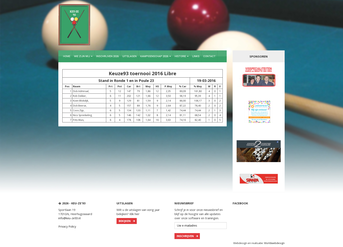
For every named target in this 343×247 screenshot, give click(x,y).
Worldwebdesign (274, 243)
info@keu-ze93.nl (69, 218)
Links (195, 56)
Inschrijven (185, 236)
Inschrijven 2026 (107, 56)
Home (66, 56)
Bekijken (125, 221)
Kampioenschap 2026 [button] (154, 56)
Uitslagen (129, 56)
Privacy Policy (67, 226)
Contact (209, 56)
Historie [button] (181, 56)
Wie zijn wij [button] (82, 56)
